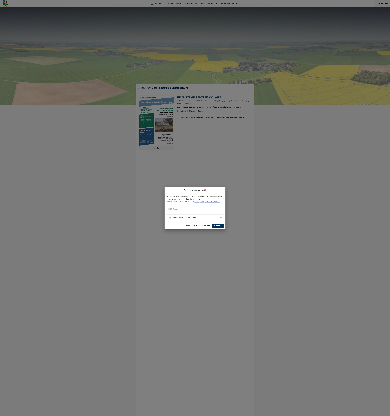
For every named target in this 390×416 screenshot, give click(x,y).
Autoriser (218, 226)
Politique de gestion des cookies (207, 202)
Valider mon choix (202, 226)
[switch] (169, 218)
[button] (195, 209)
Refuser (187, 226)
